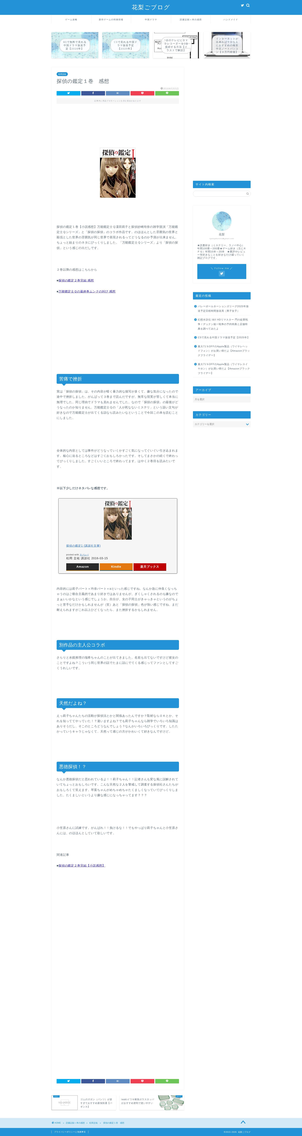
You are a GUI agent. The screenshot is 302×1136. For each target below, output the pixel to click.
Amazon (82, 566)
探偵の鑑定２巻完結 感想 (76, 280)
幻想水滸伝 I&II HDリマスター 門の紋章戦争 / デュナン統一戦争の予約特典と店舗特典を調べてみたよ (223, 324)
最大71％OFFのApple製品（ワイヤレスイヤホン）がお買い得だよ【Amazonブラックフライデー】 (224, 368)
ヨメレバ (84, 554)
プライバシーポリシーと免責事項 (70, 1132)
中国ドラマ (151, 19)
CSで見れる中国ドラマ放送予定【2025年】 (224, 337)
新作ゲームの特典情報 (111, 19)
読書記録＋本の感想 (191, 19)
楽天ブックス (149, 566)
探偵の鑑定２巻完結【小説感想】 (82, 865)
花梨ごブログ (151, 7)
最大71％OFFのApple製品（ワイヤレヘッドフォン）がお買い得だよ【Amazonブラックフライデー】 (224, 351)
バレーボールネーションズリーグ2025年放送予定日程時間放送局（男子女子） (223, 308)
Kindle (116, 566)
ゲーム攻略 (71, 19)
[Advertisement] (118, 122)
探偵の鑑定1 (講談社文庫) (83, 545)
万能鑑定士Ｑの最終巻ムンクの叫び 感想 (87, 291)
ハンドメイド (230, 19)
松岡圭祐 (62, 74)
